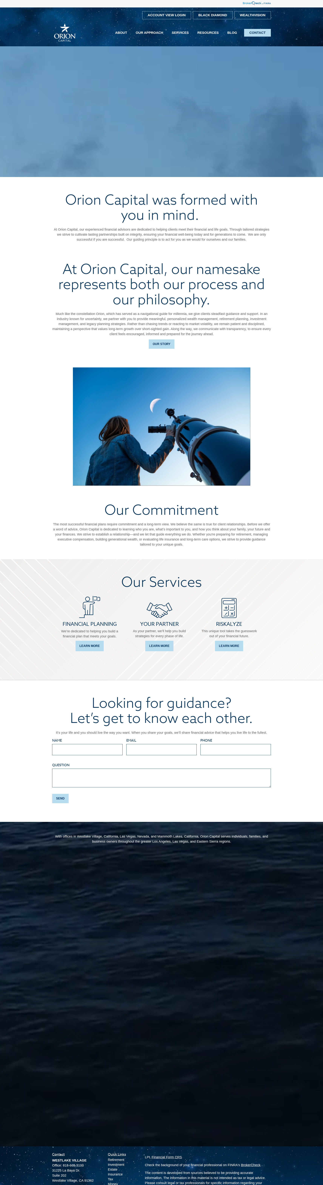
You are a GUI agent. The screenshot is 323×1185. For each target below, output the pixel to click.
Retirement (116, 1160)
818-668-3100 (73, 1165)
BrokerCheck (250, 1165)
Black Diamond (212, 15)
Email (131, 740)
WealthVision (252, 15)
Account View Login (167, 15)
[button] (121, 32)
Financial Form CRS (167, 1157)
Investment (116, 1165)
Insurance (115, 1174)
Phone (206, 740)
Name (57, 740)
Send (60, 798)
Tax (110, 1179)
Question (61, 765)
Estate (112, 1169)
